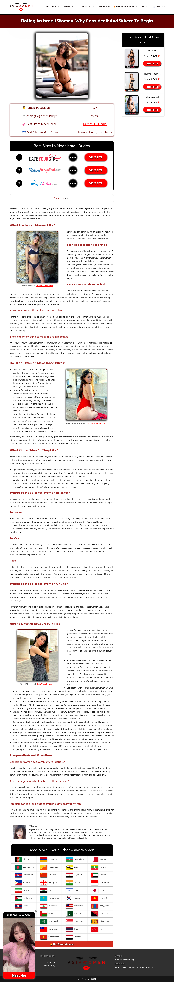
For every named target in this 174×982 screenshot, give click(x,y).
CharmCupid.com (44, 285)
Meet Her (19, 975)
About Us (51, 962)
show (66, 198)
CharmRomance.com (96, 423)
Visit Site (95, 157)
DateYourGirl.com (95, 124)
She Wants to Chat (19, 915)
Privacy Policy (49, 965)
